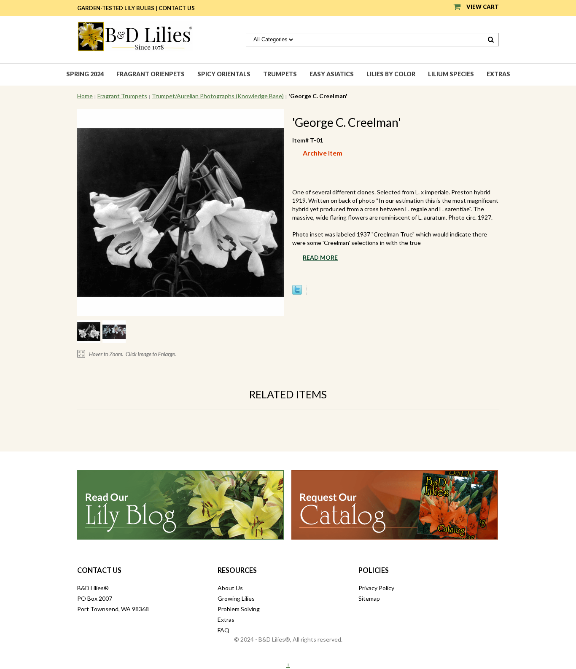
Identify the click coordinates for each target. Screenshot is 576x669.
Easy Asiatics (332, 74)
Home (85, 95)
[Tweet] (297, 292)
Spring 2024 (85, 74)
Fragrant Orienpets (150, 74)
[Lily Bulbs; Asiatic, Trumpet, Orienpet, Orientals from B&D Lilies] (135, 35)
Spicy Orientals (223, 74)
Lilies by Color (390, 74)
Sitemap (369, 598)
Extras (498, 74)
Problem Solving (239, 609)
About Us (230, 587)
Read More (320, 257)
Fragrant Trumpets (122, 95)
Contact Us (177, 8)
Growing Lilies (236, 598)
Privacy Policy (376, 587)
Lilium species (451, 74)
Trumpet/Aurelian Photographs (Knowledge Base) (218, 95)
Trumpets (280, 74)
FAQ (223, 630)
